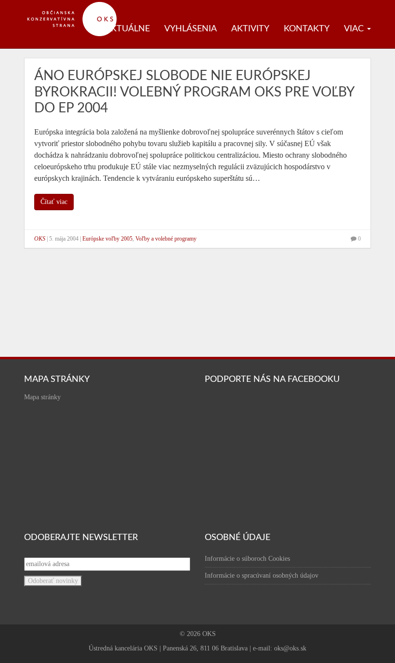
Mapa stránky (42, 397)
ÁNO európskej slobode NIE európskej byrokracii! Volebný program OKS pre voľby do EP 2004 (194, 92)
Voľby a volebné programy (166, 238)
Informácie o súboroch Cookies (247, 558)
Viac (355, 29)
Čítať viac (53, 201)
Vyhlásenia (190, 29)
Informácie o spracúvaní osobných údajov (261, 575)
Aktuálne (127, 29)
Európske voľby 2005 (107, 238)
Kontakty (306, 29)
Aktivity (250, 29)
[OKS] (77, 5)
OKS (39, 238)
